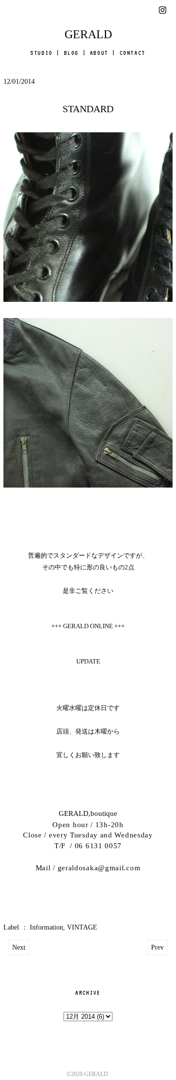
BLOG (71, 52)
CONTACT (133, 52)
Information (46, 927)
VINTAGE (82, 927)
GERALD (88, 34)
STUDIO (41, 52)
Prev (157, 947)
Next (18, 947)
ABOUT (99, 52)
